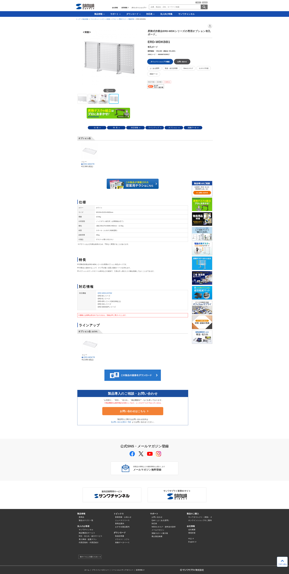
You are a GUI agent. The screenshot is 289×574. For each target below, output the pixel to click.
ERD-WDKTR (88, 164)
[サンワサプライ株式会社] (85, 6)
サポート (114, 14)
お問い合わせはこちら (133, 411)
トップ (78, 19)
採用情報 (124, 7)
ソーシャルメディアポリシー (122, 570)
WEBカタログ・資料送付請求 (164, 527)
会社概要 (192, 530)
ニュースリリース (122, 520)
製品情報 (98, 14)
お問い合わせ (157, 517)
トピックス (119, 514)
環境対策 (192, 533)
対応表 (149, 14)
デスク (114, 19)
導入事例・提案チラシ (88, 539)
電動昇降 (131, 19)
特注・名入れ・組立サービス (90, 536)
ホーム (87, 570)
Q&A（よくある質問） (161, 520)
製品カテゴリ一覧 (86, 520)
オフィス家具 (105, 19)
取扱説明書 (119, 536)
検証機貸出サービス (87, 533)
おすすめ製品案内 (122, 527)
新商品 (81, 517)
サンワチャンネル (186, 14)
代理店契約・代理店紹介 (89, 542)
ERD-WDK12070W (105, 293)
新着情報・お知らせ (123, 517)
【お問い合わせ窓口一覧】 (121, 422)
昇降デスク (122, 19)
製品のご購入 (193, 514)
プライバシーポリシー (100, 570)
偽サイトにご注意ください (89, 557)
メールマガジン (158, 530)
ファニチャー (94, 19)
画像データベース (122, 542)
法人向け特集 (166, 14)
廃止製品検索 (157, 536)
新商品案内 (119, 523)
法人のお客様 (83, 526)
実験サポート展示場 (160, 533)
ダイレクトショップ (138, 7)
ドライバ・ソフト (122, 539)
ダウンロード (132, 14)
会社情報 (115, 7)
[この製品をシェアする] (210, 26)
